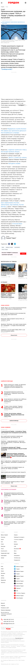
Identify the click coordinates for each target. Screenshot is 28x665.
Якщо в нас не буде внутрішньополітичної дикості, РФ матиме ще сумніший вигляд (13, 308)
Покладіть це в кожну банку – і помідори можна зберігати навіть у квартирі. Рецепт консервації (15, 501)
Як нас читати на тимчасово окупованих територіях (6, 614)
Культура (3, 546)
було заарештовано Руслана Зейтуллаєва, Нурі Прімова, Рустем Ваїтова (12, 204)
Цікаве (2, 557)
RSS (17, 590)
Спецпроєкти (17, 560)
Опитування (17, 555)
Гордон (2, 6)
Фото (15, 550)
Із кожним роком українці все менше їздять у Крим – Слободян (8, 274)
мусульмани (17, 247)
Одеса (2, 571)
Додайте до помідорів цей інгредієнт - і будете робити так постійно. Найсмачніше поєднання (8, 295)
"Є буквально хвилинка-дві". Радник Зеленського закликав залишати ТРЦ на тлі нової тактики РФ (14, 449)
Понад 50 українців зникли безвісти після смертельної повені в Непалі (16, 476)
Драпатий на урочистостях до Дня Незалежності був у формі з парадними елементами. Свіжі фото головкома (14, 516)
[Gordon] (13, 3)
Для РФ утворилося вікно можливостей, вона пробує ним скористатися (13, 314)
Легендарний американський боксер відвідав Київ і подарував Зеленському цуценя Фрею (14, 393)
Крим (3, 247)
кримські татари (9, 247)
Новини (2, 532)
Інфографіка (4, 555)
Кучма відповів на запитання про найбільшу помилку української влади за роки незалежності (15, 400)
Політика (3, 537)
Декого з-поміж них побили (18, 157)
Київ (2, 566)
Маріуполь (3, 580)
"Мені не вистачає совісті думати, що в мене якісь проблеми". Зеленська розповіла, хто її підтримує (15, 509)
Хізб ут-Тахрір (5, 249)
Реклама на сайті (5, 607)
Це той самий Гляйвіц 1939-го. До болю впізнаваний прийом (13, 330)
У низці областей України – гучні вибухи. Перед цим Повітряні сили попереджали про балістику (14, 432)
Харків (2, 575)
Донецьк (3, 573)
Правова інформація (5, 610)
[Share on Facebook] (9, 244)
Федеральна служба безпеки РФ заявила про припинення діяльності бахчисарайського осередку (13, 130)
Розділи (16, 532)
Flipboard (18, 588)
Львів (2, 568)
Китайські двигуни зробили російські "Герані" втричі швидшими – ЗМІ (12, 482)
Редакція (3, 605)
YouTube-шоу (17, 557)
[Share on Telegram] (15, 244)
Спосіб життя (4, 550)
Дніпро (2, 577)
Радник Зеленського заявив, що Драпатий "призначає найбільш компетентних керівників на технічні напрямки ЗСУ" (15, 386)
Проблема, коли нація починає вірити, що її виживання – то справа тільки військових (13, 325)
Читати (23, 253)
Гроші (2, 539)
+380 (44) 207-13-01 (8, 619)
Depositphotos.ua (19, 638)
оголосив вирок (17, 223)
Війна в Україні (4, 534)
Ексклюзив (16, 548)
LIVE (15, 546)
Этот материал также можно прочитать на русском (13, 22)
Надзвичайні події (5, 553)
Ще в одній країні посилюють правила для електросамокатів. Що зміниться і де (12, 437)
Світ (2, 541)
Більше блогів (14, 335)
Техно (2, 548)
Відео (15, 553)
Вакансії (3, 603)
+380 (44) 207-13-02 (8, 621)
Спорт (2, 544)
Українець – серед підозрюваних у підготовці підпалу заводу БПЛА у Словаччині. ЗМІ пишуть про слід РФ (13, 442)
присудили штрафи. (14, 163)
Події (7, 6)
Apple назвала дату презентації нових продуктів (13, 472)
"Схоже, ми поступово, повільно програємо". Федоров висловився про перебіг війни (14, 415)
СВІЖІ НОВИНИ (5, 427)
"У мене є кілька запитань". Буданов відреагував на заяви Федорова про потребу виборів (13, 408)
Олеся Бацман (19, 583)
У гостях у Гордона (18, 539)
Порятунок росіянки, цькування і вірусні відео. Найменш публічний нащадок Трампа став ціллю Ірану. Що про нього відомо (14, 455)
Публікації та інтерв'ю (19, 537)
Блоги (15, 541)
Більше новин (14, 486)
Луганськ (3, 582)
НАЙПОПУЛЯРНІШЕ (7, 381)
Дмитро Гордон (20, 566)
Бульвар (4, 282)
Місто (2, 563)
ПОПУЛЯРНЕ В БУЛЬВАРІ (8, 489)
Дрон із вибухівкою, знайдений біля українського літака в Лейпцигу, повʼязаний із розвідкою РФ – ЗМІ (14, 462)
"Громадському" (6, 69)
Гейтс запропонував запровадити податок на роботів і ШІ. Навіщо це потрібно (12, 468)
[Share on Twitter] (12, 244)
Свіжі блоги (5, 305)
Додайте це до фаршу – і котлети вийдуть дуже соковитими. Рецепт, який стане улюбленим (14, 523)
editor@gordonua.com (8, 623)
